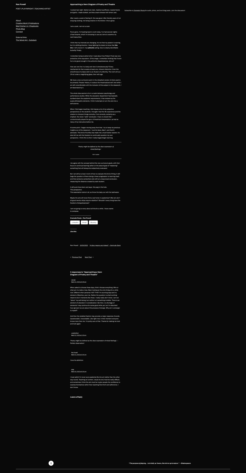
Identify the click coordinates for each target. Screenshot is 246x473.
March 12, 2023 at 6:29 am (78, 282)
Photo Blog (20, 29)
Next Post (88, 257)
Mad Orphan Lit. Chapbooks (27, 26)
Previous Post (77, 257)
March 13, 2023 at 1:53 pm (78, 335)
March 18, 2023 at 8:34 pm (78, 371)
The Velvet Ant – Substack (26, 40)
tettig (72, 369)
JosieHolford (75, 333)
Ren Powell (21, 4)
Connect (19, 32)
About (18, 20)
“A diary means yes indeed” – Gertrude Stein (105, 245)
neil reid (73, 280)
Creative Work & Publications (27, 23)
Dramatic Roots (139, 10)
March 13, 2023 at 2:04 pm (78, 354)
